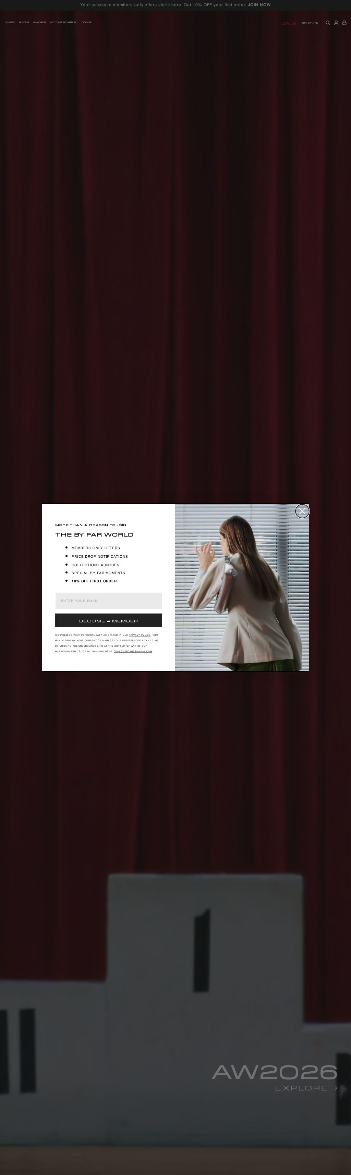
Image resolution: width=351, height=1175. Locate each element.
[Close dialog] (302, 511)
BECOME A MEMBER (108, 620)
